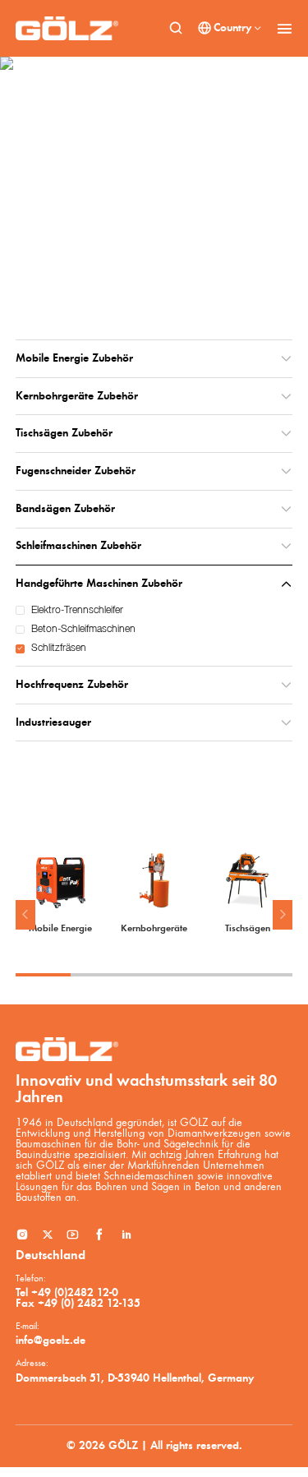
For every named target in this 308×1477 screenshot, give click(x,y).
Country (233, 28)
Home (40, 252)
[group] (61, 892)
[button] (25, 915)
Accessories (85, 252)
